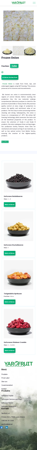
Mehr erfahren (10, 204)
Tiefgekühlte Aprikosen (13, 294)
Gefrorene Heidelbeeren (13, 196)
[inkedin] (8, 428)
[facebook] (2, 428)
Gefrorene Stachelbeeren (13, 245)
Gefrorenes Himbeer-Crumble (15, 342)
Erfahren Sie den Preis (9, 77)
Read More (5, 142)
